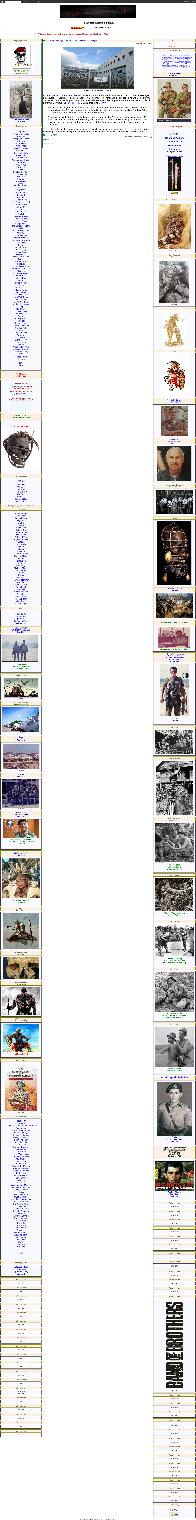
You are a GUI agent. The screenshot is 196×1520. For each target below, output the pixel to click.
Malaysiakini (21, 254)
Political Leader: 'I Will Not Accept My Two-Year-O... (177, 68)
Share (47, 135)
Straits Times (21, 311)
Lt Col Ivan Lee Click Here (23, 631)
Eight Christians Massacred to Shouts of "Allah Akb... (176, 65)
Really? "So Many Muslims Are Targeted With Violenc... (177, 59)
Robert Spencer (51, 95)
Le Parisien (69, 103)
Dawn (21, 183)
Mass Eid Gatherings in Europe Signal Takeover (177, 61)
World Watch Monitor (21, 354)
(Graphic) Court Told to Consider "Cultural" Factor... (177, 64)
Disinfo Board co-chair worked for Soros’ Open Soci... (176, 58)
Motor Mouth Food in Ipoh (21, 481)
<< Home (45, 145)
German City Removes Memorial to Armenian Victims (176, 62)
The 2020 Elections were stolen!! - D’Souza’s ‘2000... (176, 66)
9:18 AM (146, 136)
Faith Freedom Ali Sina (21, 190)
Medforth (103, 103)
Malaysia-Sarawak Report (21, 272)
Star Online (21, 309)
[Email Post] (150, 136)
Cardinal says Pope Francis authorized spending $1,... (177, 55)
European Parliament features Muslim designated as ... (177, 57)
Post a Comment (48, 143)
